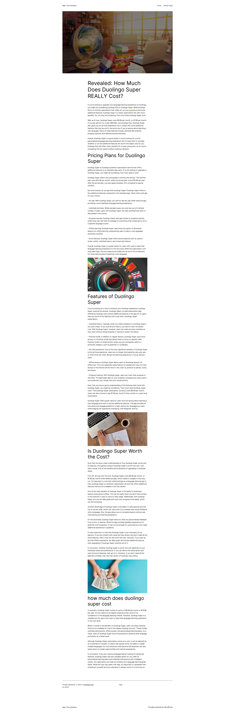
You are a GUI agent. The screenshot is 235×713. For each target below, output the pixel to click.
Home (159, 5)
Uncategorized (88, 685)
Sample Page (168, 5)
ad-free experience (130, 110)
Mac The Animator (69, 6)
